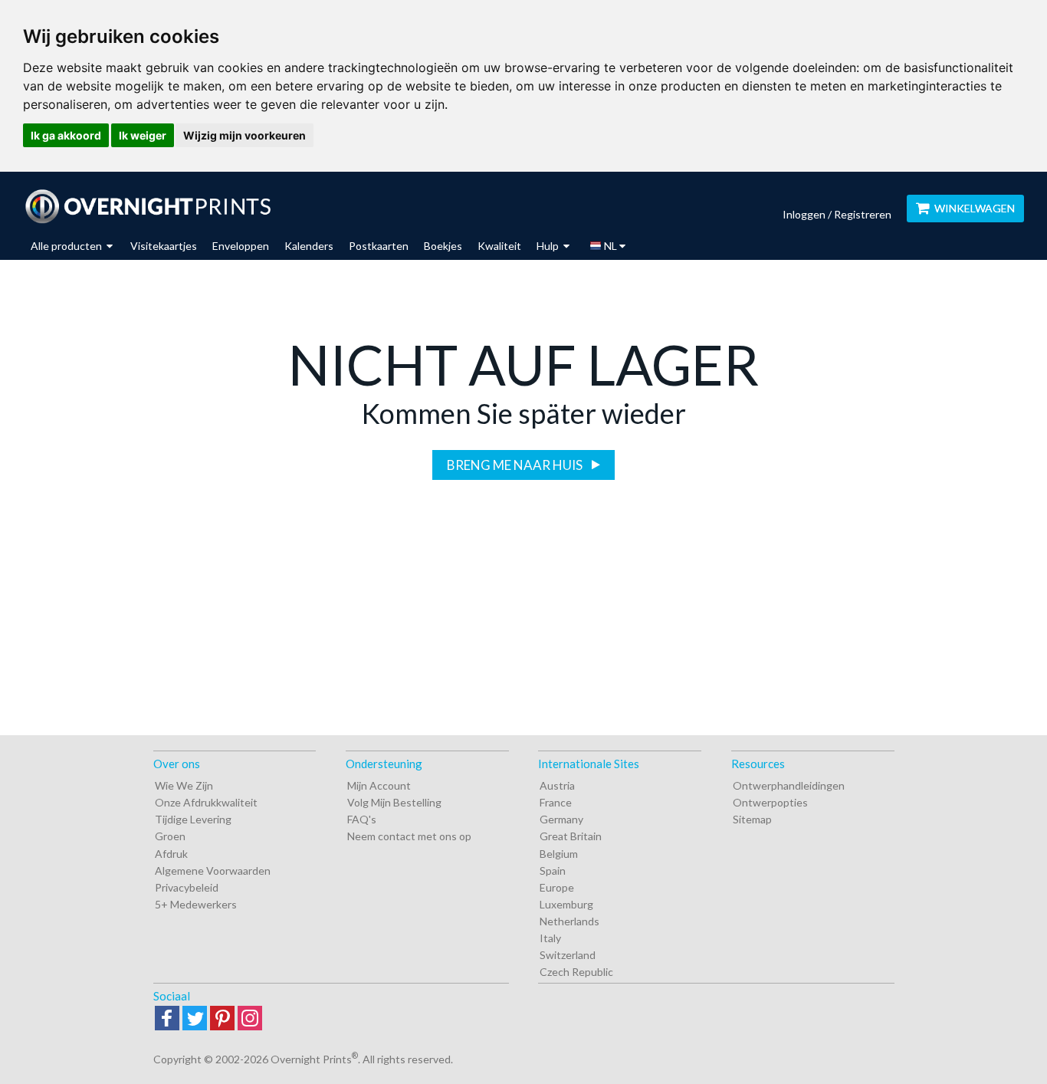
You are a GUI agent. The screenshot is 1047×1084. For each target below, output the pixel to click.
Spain (553, 870)
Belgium (559, 853)
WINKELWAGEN (974, 208)
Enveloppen (240, 245)
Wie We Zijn (184, 785)
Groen (170, 836)
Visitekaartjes (163, 245)
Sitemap (752, 819)
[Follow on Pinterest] (222, 1019)
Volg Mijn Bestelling (394, 802)
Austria (557, 785)
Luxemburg (566, 904)
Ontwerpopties (770, 802)
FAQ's (361, 819)
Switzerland (568, 954)
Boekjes (443, 245)
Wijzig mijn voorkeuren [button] (244, 135)
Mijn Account (379, 785)
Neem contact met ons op (409, 836)
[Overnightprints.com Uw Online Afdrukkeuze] (147, 206)
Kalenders (308, 245)
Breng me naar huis (516, 465)
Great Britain (571, 836)
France (556, 802)
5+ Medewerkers (196, 904)
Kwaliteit (499, 245)
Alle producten (67, 245)
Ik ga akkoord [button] (66, 135)
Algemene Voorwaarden (213, 870)
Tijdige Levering (193, 819)
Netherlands (569, 921)
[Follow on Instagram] (250, 1019)
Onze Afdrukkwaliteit (206, 802)
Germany (561, 819)
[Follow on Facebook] (167, 1019)
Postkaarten (379, 245)
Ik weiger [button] (142, 135)
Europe (557, 887)
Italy (550, 937)
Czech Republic (576, 971)
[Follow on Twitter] (194, 1019)
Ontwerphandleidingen (789, 785)
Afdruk (171, 853)
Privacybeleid (186, 887)
